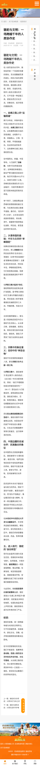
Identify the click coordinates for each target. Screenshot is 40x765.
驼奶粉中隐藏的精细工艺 (35, 45)
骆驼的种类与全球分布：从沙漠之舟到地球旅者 (35, 48)
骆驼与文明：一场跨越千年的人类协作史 (35, 33)
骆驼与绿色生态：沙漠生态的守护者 (35, 56)
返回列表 (23, 707)
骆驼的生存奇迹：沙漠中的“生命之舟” (35, 41)
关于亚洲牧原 (13, 21)
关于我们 (15, 763)
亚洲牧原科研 (19, 744)
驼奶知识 (23, 21)
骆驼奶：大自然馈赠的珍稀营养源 (35, 52)
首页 (5, 21)
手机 (25, 763)
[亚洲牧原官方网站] (4, 4)
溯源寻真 (28, 744)
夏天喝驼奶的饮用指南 (35, 37)
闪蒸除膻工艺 (9, 744)
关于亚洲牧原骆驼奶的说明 (35, 60)
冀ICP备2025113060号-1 (20, 754)
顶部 (35, 763)
